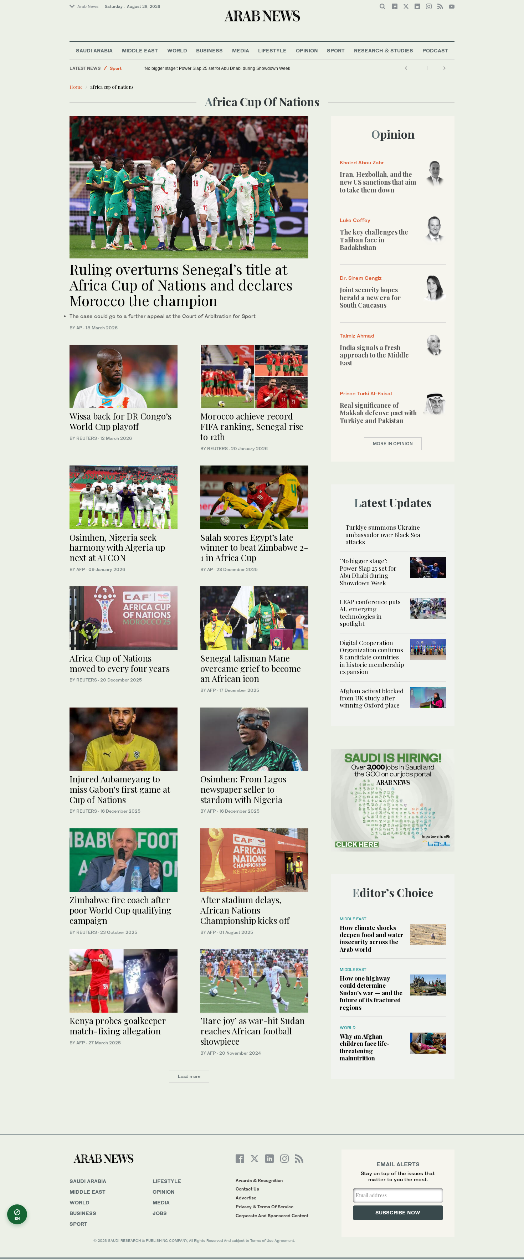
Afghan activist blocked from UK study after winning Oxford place (372, 698)
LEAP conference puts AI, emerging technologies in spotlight (370, 612)
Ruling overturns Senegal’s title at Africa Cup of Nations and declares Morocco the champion (181, 284)
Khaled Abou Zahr (362, 162)
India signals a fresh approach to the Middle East (374, 355)
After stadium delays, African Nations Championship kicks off (244, 910)
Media (240, 50)
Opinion (307, 50)
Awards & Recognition (259, 1180)
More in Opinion (393, 443)
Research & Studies (383, 50)
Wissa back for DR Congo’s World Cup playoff (120, 421)
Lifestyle (272, 50)
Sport (336, 50)
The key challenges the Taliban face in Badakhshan (374, 240)
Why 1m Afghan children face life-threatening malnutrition (365, 1047)
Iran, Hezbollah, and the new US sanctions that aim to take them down (378, 182)
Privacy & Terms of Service (264, 1206)
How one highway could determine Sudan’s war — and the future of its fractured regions (371, 992)
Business (209, 50)
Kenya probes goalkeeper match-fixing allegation (118, 1026)
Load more (189, 1076)
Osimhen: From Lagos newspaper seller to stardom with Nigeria (243, 789)
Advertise (246, 1197)
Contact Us (247, 1189)
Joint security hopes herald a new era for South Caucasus (370, 297)
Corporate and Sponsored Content (272, 1215)
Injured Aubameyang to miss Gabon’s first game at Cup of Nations (120, 789)
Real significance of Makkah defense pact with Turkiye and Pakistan (378, 413)
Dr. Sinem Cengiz (361, 278)
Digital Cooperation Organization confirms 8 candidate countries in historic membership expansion (372, 657)
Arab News (87, 6)
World (177, 50)
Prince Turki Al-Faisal (366, 393)
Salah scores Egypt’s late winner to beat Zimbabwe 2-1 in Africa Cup (254, 547)
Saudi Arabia (94, 50)
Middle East (140, 50)
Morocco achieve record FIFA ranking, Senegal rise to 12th (251, 426)
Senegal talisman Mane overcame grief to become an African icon (250, 668)
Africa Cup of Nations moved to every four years (120, 663)
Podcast (435, 50)
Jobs (160, 1213)
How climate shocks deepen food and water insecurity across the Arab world (372, 938)
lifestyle (167, 1181)
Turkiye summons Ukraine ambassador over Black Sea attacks (382, 534)
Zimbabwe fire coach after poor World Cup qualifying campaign (120, 910)
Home (76, 87)
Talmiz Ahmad (357, 336)
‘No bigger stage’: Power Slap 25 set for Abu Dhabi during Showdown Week (217, 68)
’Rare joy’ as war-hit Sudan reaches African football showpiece (252, 1031)
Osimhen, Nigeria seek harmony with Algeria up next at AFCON (117, 547)
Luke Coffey (355, 220)
